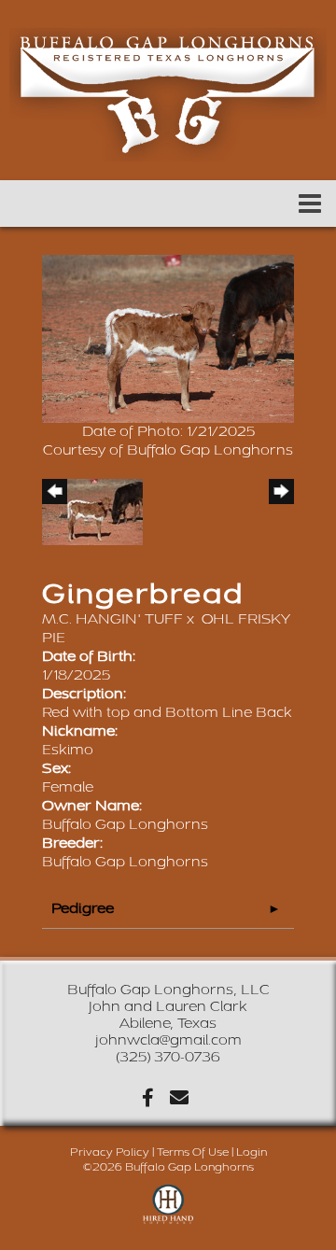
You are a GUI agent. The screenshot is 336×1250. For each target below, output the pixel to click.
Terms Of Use (193, 1152)
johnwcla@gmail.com (168, 1040)
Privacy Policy (109, 1152)
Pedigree (82, 909)
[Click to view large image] (168, 338)
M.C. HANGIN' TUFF (112, 619)
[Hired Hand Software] (168, 1213)
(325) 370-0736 (168, 1057)
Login (251, 1152)
